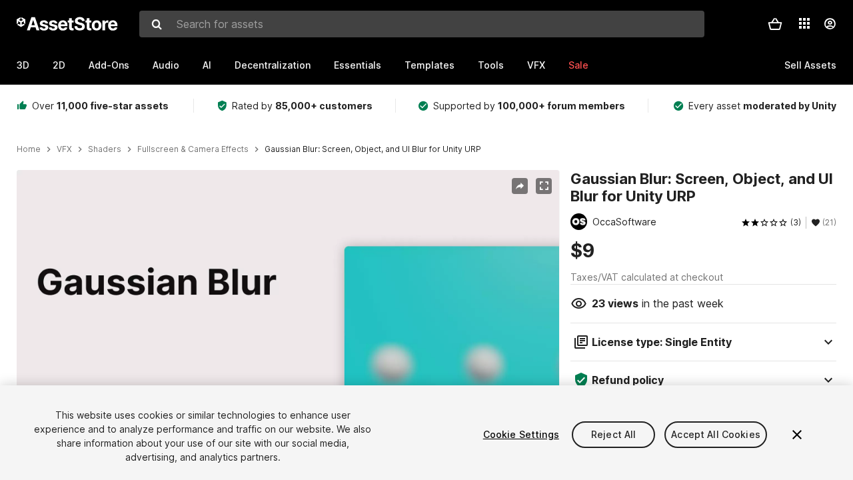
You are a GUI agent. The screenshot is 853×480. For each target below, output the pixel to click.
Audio (166, 65)
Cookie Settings (521, 434)
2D (59, 65)
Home (29, 149)
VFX (536, 65)
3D (23, 65)
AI (207, 65)
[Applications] (804, 23)
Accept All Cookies (715, 434)
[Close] (797, 434)
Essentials (357, 65)
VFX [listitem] (64, 149)
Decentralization (273, 65)
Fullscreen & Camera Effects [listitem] (193, 149)
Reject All (613, 434)
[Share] (520, 186)
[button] (775, 24)
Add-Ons (109, 65)
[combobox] (421, 24)
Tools (491, 65)
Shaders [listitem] (104, 149)
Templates (429, 65)
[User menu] (829, 24)
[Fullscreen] (544, 186)
